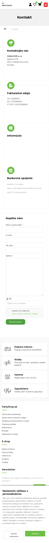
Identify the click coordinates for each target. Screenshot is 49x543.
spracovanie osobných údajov (25, 314)
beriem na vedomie (25, 312)
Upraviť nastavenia (14, 535)
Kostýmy (5, 459)
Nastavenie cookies (10, 434)
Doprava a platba (9, 424)
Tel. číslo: (9, 245)
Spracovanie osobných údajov (14, 418)
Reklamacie (7, 427)
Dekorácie (6, 456)
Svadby (5, 462)
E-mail (9, 235)
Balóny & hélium (8, 449)
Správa (9, 256)
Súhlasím (35, 534)
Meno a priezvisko (14, 225)
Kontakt (14, 29)
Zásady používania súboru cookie (15, 421)
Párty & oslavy (7, 452)
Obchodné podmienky (11, 414)
